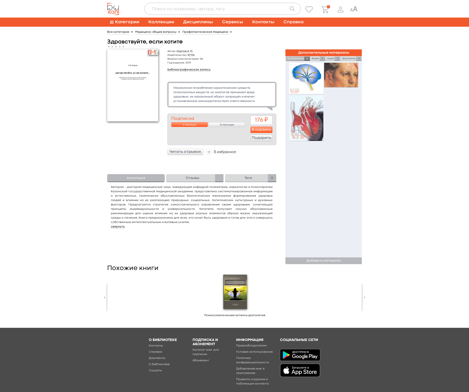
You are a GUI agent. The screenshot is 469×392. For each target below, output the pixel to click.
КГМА (191, 55)
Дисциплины (198, 22)
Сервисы (232, 22)
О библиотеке (159, 364)
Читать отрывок (185, 151)
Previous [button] (105, 297)
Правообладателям (251, 345)
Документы (157, 358)
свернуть (118, 226)
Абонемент (201, 360)
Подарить (261, 138)
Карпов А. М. (185, 51)
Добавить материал (323, 260)
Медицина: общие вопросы (155, 32)
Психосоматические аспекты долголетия (234, 315)
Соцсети (155, 370)
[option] (235, 297)
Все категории (118, 32)
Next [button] (363, 297)
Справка (293, 22)
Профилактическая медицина (205, 32)
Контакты (263, 22)
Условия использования (254, 352)
